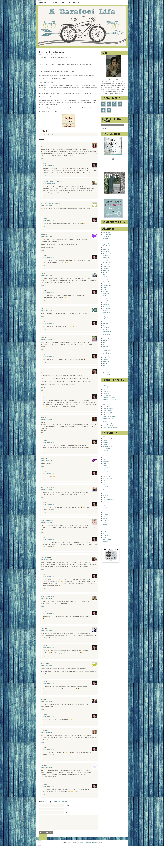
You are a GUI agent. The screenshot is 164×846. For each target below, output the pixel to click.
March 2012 (106, 348)
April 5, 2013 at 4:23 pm (48, 749)
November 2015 (107, 265)
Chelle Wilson (106, 391)
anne (42, 144)
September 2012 (107, 337)
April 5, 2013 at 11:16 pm (49, 183)
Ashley (42, 308)
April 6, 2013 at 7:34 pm (46, 767)
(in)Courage (106, 384)
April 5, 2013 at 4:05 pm (46, 732)
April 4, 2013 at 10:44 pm (46, 236)
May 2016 (105, 259)
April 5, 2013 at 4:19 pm (48, 613)
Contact (76, 2)
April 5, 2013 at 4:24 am (46, 460)
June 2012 (105, 342)
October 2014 (106, 289)
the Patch (105, 528)
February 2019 (106, 236)
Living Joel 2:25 (107, 410)
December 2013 (107, 308)
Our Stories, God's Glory (109, 418)
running (105, 522)
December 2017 (107, 246)
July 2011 (105, 363)
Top (44, 837)
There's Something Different (110, 427)
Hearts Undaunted (107, 403)
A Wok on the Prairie (108, 389)
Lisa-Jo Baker (106, 407)
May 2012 (105, 344)
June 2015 (105, 274)
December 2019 (107, 234)
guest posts (106, 492)
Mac (104, 503)
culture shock (106, 467)
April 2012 (105, 346)
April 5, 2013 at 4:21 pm (48, 683)
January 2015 (106, 283)
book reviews (106, 452)
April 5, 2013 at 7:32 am (48, 442)
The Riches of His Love (109, 426)
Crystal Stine (106, 401)
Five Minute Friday (108, 478)
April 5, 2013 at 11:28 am (46, 665)
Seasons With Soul (107, 420)
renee (42, 370)
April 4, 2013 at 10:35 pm (46, 205)
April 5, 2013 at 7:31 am (48, 397)
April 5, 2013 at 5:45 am (46, 489)
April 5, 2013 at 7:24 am (48, 165)
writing (105, 543)
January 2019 (106, 238)
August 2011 (106, 361)
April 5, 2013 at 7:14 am (46, 559)
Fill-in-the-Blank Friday (109, 476)
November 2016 (107, 253)
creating (105, 465)
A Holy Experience (108, 388)
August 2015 (106, 270)
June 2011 (105, 365)
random (105, 516)
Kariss (42, 628)
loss (104, 501)
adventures (105, 442)
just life (105, 497)
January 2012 (106, 352)
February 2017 (106, 251)
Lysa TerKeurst (106, 414)
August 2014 (106, 293)
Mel (47, 54)
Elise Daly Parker (46, 487)
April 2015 (105, 278)
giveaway (105, 486)
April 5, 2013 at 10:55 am (46, 630)
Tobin (104, 530)
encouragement (107, 471)
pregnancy (105, 514)
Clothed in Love (107, 395)
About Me (42, 2)
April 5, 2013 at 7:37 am (48, 576)
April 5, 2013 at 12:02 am (46, 310)
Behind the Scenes (107, 446)
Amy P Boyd (44, 557)
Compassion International (109, 399)
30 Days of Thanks (107, 439)
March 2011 (106, 371)
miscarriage (106, 509)
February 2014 (106, 304)
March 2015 (106, 280)
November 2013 (107, 310)
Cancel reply (62, 802)
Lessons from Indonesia (109, 499)
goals (104, 488)
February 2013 (106, 327)
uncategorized (49, 134)
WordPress (95, 842)
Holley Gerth (106, 405)
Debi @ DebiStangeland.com (49, 203)
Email (66, 809)
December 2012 (107, 331)
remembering (106, 520)
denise (42, 458)
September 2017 (107, 247)
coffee (104, 459)
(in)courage (106, 437)
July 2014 (105, 295)
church (104, 456)
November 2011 (107, 356)
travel (104, 533)
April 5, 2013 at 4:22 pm (48, 716)
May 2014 (105, 299)
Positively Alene (45, 520)
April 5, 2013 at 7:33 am (48, 504)
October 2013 (106, 312)
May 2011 (105, 367)
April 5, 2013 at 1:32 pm (46, 701)
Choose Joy (106, 393)
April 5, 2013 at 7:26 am (48, 292)
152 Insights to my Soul (109, 386)
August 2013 (106, 316)
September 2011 (107, 359)
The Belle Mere (107, 422)
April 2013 (105, 323)
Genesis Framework (86, 842)
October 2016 (106, 255)
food (104, 480)
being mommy (106, 448)
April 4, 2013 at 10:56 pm (46, 275)
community (106, 461)
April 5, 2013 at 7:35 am (48, 539)
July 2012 (105, 340)
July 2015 (105, 272)
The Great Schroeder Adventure (111, 526)
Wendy (43, 337)
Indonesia (105, 495)
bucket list (105, 454)
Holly (42, 765)
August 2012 (106, 339)
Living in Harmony (108, 408)
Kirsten (43, 730)
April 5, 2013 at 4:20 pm (48, 647)
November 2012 (107, 333)
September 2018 (107, 242)
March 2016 (106, 261)
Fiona (42, 699)
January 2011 (106, 375)
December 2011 (107, 354)
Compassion (106, 463)
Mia (42, 417)
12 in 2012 (66, 2)
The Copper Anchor (108, 424)
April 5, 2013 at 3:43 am (46, 419)
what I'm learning (107, 539)
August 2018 (106, 244)
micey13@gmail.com (46, 596)
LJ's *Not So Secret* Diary (109, 412)
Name (66, 805)
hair (104, 494)
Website (67, 812)
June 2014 (105, 297)
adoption (105, 440)
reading (105, 518)
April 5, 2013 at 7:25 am (48, 257)
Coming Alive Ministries (109, 397)
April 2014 (105, 301)
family (104, 473)
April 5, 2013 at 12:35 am (46, 339)
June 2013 (105, 320)
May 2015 (105, 276)
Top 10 (104, 531)
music (104, 511)
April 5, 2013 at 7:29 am (48, 356)
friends (104, 484)
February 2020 (106, 232)
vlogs (104, 537)
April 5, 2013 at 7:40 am (46, 598)
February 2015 (106, 282)
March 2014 (106, 302)
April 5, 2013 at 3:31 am (46, 372)
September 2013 (107, 314)
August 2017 (106, 249)
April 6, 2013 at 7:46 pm (48, 786)
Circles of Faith (107, 457)
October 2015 (106, 266)
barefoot (105, 444)
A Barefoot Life (82, 26)
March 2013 (106, 325)
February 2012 (106, 350)
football (105, 482)
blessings (105, 450)
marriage (105, 507)
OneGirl (43, 273)
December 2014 (107, 285)
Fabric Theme (76, 842)
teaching (105, 524)
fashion (105, 475)
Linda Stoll (44, 663)
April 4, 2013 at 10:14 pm (46, 146)
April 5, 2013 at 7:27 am (48, 323)
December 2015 (107, 263)
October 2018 (106, 240)
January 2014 (106, 306)
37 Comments (52, 54)
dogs (104, 469)
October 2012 (106, 335)
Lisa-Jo (56, 57)
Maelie (104, 505)
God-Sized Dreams (107, 490)
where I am (105, 541)
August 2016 (106, 257)
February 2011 (106, 373)
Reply (42, 158)
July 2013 (105, 318)
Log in (100, 842)
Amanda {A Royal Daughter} (51, 181)
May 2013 (105, 321)
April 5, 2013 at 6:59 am (46, 522)
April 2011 (105, 369)
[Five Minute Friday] (69, 127)
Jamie (42, 234)
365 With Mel (54, 2)
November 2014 (107, 287)
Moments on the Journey (109, 416)
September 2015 (107, 268)
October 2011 (106, 357)
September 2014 (107, 291)
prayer (104, 513)
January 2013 (106, 329)
